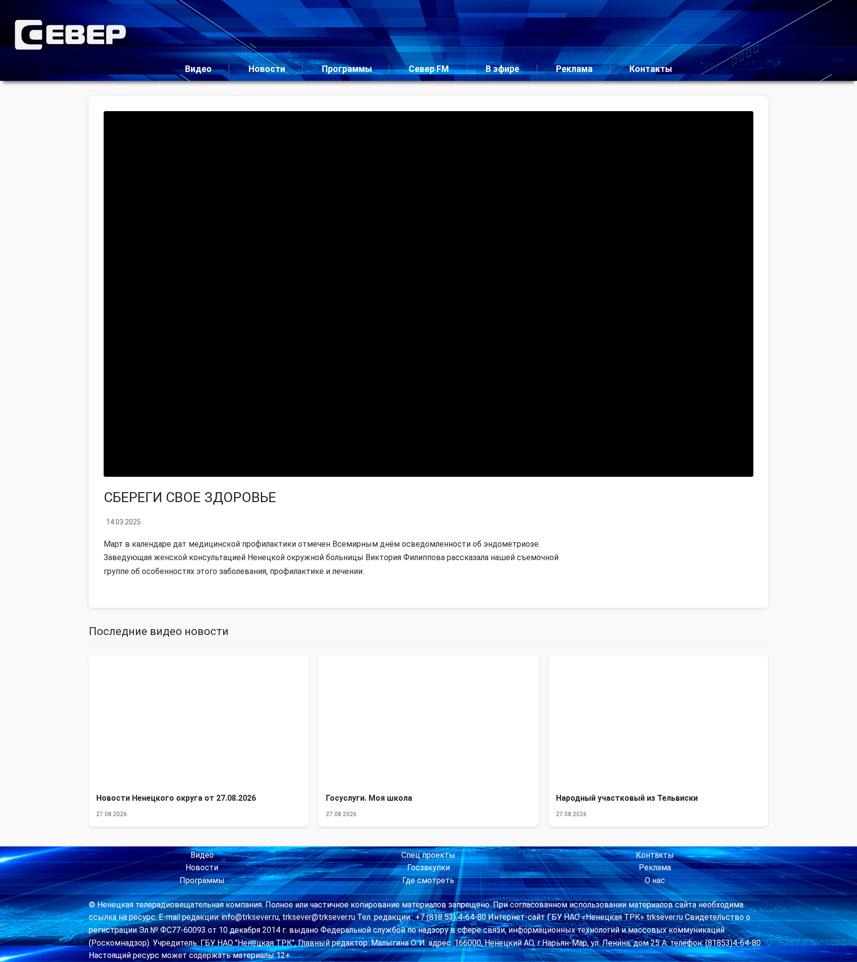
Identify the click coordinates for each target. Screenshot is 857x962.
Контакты (650, 69)
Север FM (429, 69)
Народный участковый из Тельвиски (627, 798)
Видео (198, 69)
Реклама (574, 69)
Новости (266, 69)
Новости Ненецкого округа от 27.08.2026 (176, 798)
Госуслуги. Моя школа (369, 798)
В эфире (502, 69)
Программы (347, 69)
